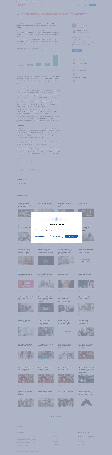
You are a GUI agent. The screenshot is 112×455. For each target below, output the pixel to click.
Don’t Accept (57, 236)
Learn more (63, 230)
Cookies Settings (40, 236)
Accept (71, 236)
